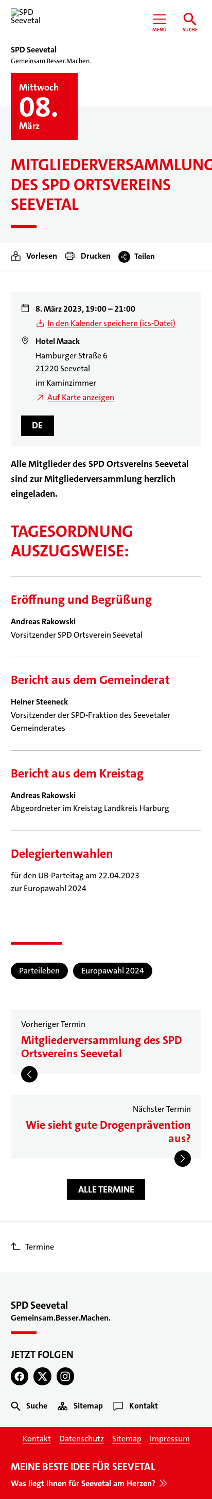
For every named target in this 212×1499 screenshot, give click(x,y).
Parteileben (39, 970)
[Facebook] (20, 1376)
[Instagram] (66, 1376)
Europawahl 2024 (112, 970)
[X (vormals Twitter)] (42, 1376)
